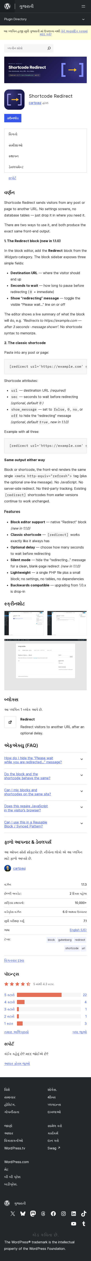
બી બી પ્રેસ (12, 1177)
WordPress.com (16, 1162)
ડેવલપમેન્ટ (16, 167)
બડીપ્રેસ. (10, 1184)
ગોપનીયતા (11, 1112)
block (51, 939)
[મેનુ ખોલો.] (84, 6)
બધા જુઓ (80, 1032)
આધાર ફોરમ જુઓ (17, 1063)
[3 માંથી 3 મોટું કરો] (81, 644)
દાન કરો (53, 1140)
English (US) (78, 930)
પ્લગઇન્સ (54, 1104)
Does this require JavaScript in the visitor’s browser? (26, 808)
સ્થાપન (14, 156)
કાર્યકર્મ (53, 1133)
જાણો (8, 1126)
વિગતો (13, 134)
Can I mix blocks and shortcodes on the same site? (27, 792)
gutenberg (65, 939)
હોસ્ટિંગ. (9, 1104)
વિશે (7, 1090)
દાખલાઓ (54, 1112)
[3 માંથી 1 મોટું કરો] (38, 616)
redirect (80, 939)
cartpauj (35, 103)
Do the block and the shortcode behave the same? (27, 776)
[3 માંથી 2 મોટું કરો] (81, 616)
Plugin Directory (15, 19)
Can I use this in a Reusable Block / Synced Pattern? (25, 824)
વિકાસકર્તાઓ (13, 1140)
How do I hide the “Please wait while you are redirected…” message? (33, 760)
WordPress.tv (14, 1148)
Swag (54, 1148)
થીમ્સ (52, 1097)
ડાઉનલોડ (13, 118)
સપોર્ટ (12, 178)
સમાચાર (9, 1097)
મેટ (6, 1169)
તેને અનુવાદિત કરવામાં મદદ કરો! (64, 32)
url (83, 948)
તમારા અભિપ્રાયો (16, 1032)
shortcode (72, 948)
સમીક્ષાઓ (15, 145)
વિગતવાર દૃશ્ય (14, 960)
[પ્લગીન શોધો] (49, 48)
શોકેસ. (52, 1090)
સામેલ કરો (55, 1126)
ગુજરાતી (20, 1203)
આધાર (8, 1133)
